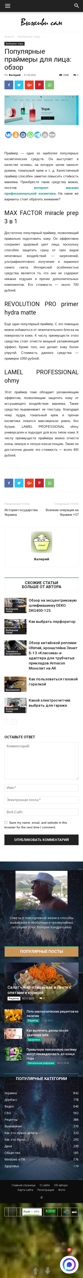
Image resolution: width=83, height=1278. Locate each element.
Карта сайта (25, 1190)
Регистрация (45, 1190)
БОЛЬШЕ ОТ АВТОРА (41, 587)
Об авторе (61, 1185)
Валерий (15, 75)
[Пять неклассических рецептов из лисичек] (13, 1016)
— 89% (31, 1211)
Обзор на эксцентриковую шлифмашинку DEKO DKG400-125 (53, 605)
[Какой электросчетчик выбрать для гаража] (15, 705)
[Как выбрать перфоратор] (15, 626)
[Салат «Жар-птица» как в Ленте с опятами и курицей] (41, 983)
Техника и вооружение (13, 652)
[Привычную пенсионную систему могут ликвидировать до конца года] (13, 1054)
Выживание (13, 689)
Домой (9, 36)
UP (36, 1271)
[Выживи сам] (41, 22)
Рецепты (14, 998)
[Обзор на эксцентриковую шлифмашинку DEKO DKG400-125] (15, 605)
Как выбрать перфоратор (52, 621)
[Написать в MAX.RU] (69, 1265)
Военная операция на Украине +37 (62, 512)
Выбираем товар (29, 36)
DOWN (48, 1271)
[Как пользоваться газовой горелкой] (15, 684)
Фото (61, 1190)
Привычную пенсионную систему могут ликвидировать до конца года (52, 1054)
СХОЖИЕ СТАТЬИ (41, 583)
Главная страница (23, 1185)
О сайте (45, 1185)
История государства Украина (21, 512)
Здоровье (34, 1039)
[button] (77, 6)
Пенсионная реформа (41, 1063)
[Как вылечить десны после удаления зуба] (13, 1033)
